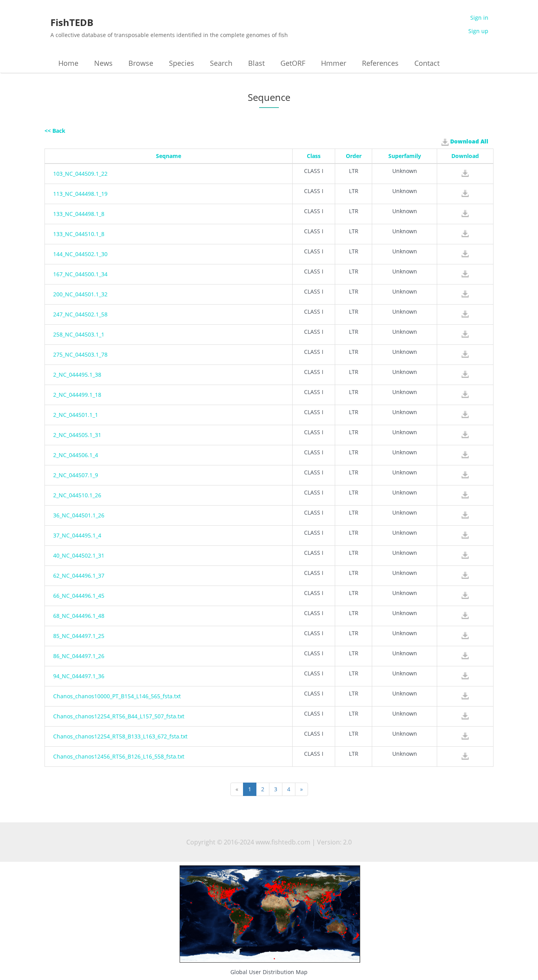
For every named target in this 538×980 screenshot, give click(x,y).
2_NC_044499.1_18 (77, 394)
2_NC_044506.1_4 (75, 455)
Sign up (478, 31)
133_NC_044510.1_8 (78, 234)
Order (354, 156)
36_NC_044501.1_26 (78, 515)
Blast (256, 63)
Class (314, 156)
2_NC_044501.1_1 (75, 414)
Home (68, 63)
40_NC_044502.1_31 (78, 555)
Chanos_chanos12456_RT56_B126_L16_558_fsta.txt (118, 756)
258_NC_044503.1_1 (78, 334)
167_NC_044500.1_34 (80, 274)
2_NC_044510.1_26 (77, 495)
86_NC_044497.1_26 (78, 656)
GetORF (292, 63)
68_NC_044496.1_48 (78, 615)
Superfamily (404, 156)
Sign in (479, 17)
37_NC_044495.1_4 (77, 535)
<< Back (55, 130)
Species (181, 63)
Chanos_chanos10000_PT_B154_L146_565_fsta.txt (117, 696)
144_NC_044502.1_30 (80, 254)
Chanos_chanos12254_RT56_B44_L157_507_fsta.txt (118, 716)
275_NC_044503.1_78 (80, 354)
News (103, 63)
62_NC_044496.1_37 (78, 575)
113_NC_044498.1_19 (80, 193)
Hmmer (333, 63)
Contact (427, 63)
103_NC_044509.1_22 (80, 173)
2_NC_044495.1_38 (77, 374)
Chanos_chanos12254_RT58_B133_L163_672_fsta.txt (120, 736)
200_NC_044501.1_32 (80, 294)
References (380, 63)
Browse (140, 63)
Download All (468, 141)
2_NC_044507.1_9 (75, 475)
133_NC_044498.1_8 (78, 214)
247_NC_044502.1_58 (80, 314)
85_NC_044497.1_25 (78, 636)
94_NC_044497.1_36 (78, 676)
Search (221, 63)
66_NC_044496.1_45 (78, 595)
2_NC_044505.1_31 (77, 435)
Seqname (168, 156)
